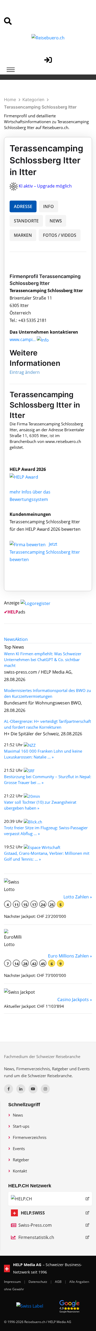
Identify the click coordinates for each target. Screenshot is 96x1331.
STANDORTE (26, 221)
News (18, 1115)
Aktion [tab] (21, 639)
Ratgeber (21, 1159)
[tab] (9, 639)
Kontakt (20, 1171)
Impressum (13, 1281)
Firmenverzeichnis (29, 1137)
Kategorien (33, 99)
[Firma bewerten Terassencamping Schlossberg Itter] (28, 544)
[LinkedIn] (20, 1088)
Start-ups (21, 1126)
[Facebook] (8, 1088)
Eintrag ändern (25, 372)
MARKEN (23, 235)
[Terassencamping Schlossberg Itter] (30, 477)
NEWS (56, 221)
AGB (58, 1281)
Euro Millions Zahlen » (70, 956)
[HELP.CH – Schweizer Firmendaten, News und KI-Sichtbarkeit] (50, 1199)
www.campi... (23, 339)
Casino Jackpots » (74, 999)
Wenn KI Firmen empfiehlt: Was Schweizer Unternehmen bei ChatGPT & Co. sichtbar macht (42, 659)
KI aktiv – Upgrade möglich (45, 186)
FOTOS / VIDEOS (59, 235)
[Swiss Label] (29, 1306)
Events (19, 1148)
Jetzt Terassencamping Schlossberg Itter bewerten (45, 551)
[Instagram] (45, 1088)
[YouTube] (33, 1088)
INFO (48, 206)
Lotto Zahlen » (77, 897)
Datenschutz (38, 1281)
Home (10, 99)
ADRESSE (23, 206)
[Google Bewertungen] (69, 1305)
